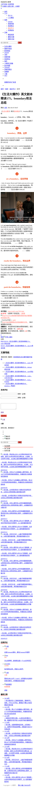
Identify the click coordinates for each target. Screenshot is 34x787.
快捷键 (6, 71)
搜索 (20, 42)
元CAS (10, 15)
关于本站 (4, 4)
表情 (2, 412)
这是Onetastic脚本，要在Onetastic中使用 (17, 652)
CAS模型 (11, 17)
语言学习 (11, 28)
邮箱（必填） (22, 397)
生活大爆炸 (8, 46)
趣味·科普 (11, 37)
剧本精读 (7, 51)
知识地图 (7, 65)
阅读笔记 (11, 26)
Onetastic (7, 67)
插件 (5, 61)
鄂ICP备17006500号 (24, 785)
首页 (5, 11)
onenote (10, 21)
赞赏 (2, 337)
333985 (6, 665)
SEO (5, 75)
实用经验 (11, 30)
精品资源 (11, 34)
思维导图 (11, 23)
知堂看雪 (7, 686)
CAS (5, 13)
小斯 (5, 107)
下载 (5, 74)
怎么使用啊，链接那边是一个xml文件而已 (17, 660)
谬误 (5, 690)
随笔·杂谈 (11, 39)
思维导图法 (8, 69)
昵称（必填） (22, 394)
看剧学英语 (8, 48)
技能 (5, 20)
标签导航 (11, 4)
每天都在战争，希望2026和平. (14, 669)
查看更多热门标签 (10, 82)
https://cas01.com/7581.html (16, 311)
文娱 (5, 32)
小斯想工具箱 (8, 63)
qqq (5, 657)
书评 (5, 54)
